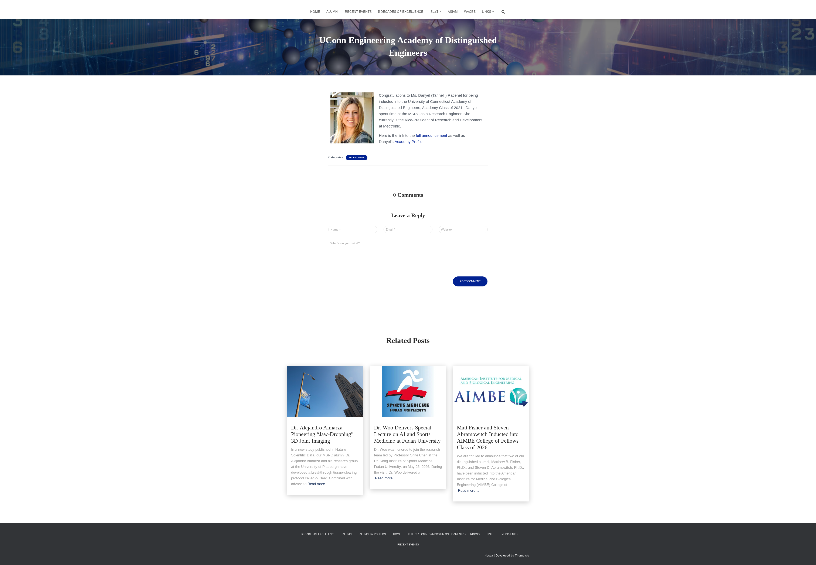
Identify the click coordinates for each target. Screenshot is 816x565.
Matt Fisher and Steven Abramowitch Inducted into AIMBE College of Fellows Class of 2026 (487, 437)
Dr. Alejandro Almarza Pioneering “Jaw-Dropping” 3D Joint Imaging (322, 434)
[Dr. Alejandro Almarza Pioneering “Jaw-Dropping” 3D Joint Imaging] (325, 391)
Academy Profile (408, 142)
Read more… (318, 484)
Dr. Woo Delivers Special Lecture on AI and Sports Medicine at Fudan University (407, 434)
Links (487, 11)
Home (315, 11)
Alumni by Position (373, 534)
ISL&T (434, 11)
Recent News (356, 157)
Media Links (509, 534)
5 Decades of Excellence (400, 11)
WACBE (470, 11)
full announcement (431, 135)
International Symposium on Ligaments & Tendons (444, 534)
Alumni (332, 11)
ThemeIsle (522, 555)
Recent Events (358, 11)
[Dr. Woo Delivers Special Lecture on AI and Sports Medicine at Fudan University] (408, 391)
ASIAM (453, 11)
